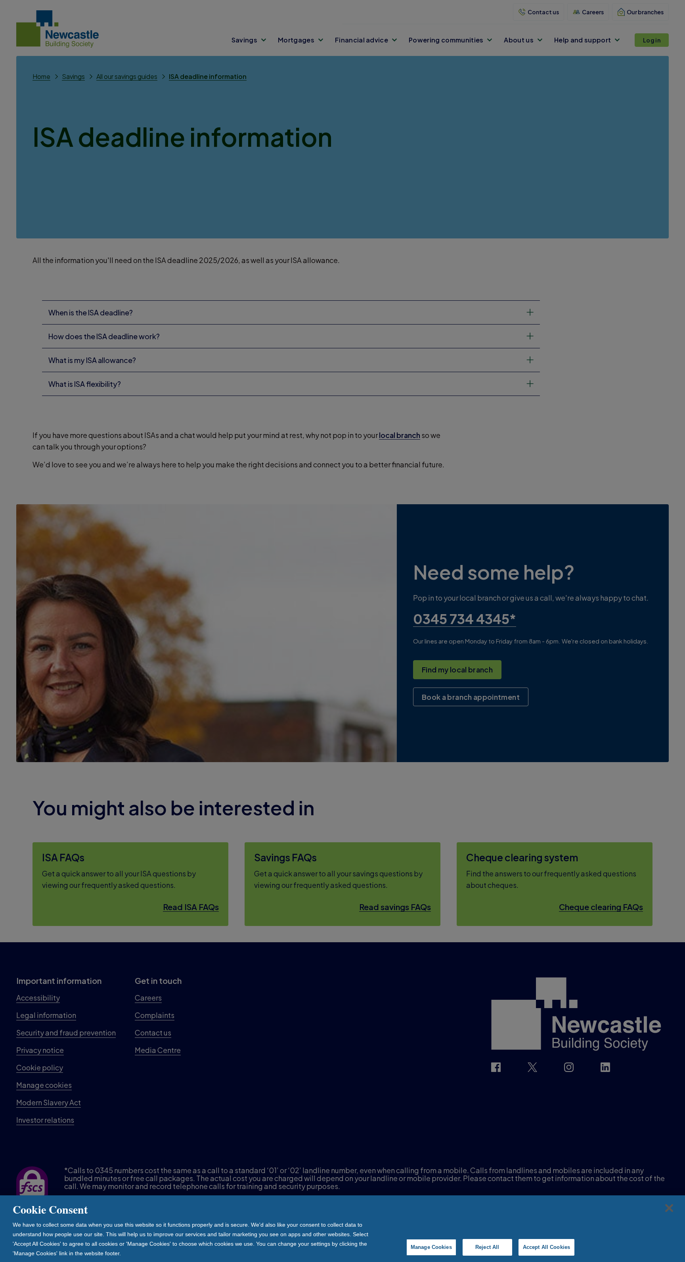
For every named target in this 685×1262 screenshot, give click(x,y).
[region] (342, 1228)
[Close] (669, 1208)
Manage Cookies (431, 1247)
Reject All (487, 1247)
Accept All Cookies (546, 1247)
